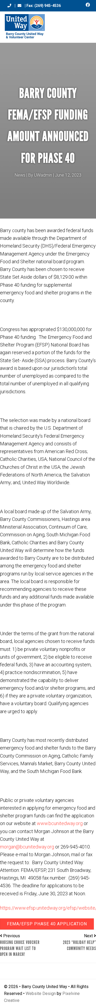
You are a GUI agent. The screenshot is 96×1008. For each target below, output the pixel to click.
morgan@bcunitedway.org (27, 847)
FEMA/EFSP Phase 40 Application (47, 923)
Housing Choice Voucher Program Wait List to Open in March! (20, 948)
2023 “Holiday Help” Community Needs (79, 945)
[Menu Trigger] (85, 24)
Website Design (41, 993)
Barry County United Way (25, 27)
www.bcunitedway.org (60, 823)
